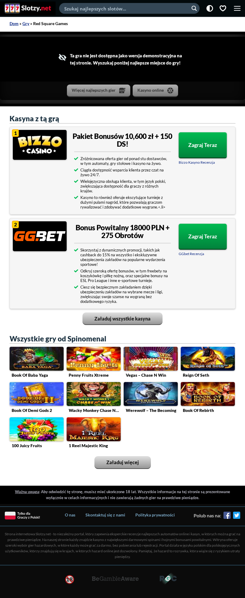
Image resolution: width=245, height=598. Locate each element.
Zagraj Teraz (202, 145)
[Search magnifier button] (194, 8)
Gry (25, 23)
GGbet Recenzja (191, 254)
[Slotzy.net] (28, 8)
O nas (70, 514)
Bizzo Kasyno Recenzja (197, 162)
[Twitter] (236, 517)
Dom (14, 23)
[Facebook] (227, 517)
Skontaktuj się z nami (105, 514)
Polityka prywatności (155, 514)
